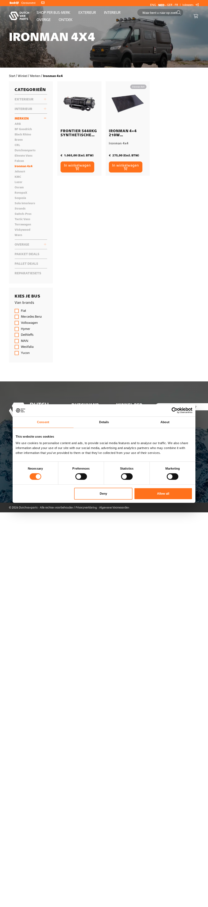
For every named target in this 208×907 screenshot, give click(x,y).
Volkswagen (29, 322)
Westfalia (27, 346)
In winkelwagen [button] (77, 165)
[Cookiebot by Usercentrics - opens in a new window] (174, 410)
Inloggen (188, 5)
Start (12, 76)
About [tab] (164, 422)
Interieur (112, 12)
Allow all (163, 493)
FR (176, 5)
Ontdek (66, 20)
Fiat (23, 310)
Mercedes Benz (31, 316)
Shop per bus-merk (53, 12)
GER (169, 5)
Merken (35, 76)
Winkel (22, 76)
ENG (153, 5)
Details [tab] (104, 422)
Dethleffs (27, 334)
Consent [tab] (43, 422)
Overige (44, 20)
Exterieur (87, 12)
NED (161, 5)
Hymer (25, 329)
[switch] (81, 476)
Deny (103, 493)
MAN (24, 341)
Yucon (25, 353)
